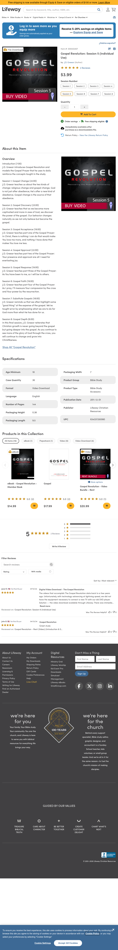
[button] (78, 524)
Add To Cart (90, 114)
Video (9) (64, 440)
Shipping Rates (33, 664)
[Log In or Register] (108, 10)
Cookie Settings (43, 943)
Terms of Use (8, 681)
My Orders (31, 657)
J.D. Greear (69, 62)
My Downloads (33, 660)
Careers (6, 664)
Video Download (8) (84, 440)
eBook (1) (28, 440)
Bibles (4, 17)
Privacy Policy (8, 678)
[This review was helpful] (109, 612)
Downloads (56, 671)
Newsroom (7, 667)
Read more (45, 605)
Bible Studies (15, 17)
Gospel (47, 483)
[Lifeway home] (11, 9)
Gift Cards (31, 671)
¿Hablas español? (107, 42)
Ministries (51, 17)
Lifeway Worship (58, 665)
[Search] (98, 10)
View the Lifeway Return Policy (94, 135)
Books (26, 17)
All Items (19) (11, 440)
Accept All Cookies (68, 943)
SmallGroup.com (58, 685)
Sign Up (82, 673)
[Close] (113, 929)
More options (97, 481)
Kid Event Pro (57, 668)
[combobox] (63, 10)
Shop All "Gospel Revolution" (19, 347)
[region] (59, 937)
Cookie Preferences (35, 674)
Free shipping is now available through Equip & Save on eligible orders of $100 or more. (59, 2)
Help (28, 678)
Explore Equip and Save (88, 32)
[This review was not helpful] (114, 612)
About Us (6, 657)
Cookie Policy (92, 933)
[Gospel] (59, 464)
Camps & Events (65, 17)
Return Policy (32, 667)
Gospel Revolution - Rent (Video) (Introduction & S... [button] (38, 629)
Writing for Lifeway (11, 685)
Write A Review (59, 546)
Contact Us (7, 660)
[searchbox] (25, 564)
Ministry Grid (57, 661)
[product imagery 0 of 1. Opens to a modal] (29, 74)
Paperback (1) (46, 440)
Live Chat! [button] (31, 681)
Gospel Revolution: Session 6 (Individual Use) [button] (35, 610)
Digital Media (38, 17)
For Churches (80, 17)
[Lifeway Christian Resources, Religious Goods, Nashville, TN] (108, 855)
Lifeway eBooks (58, 682)
